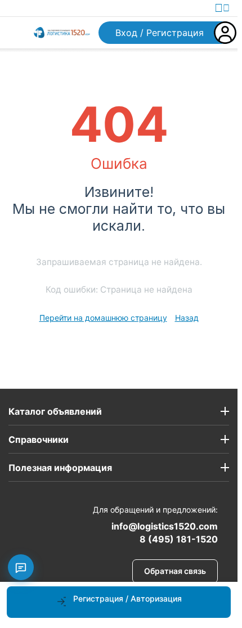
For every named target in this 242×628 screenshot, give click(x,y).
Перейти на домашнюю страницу (103, 317)
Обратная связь (175, 571)
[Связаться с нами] (21, 567)
